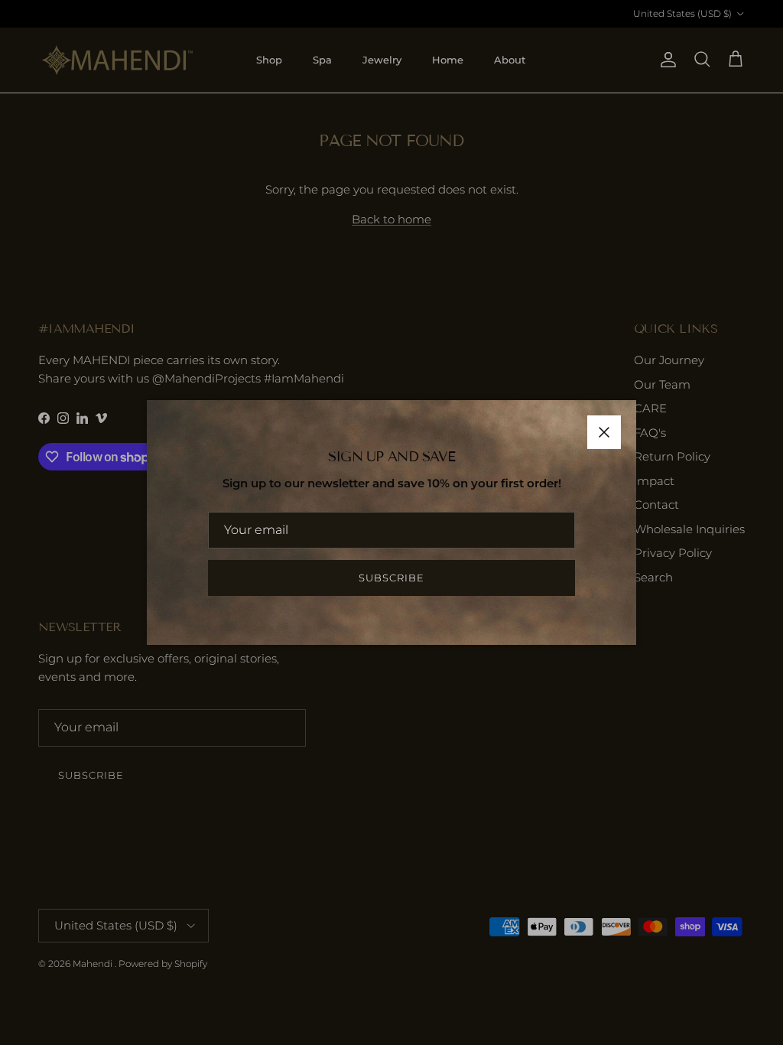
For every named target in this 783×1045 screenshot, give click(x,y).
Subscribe (391, 577)
